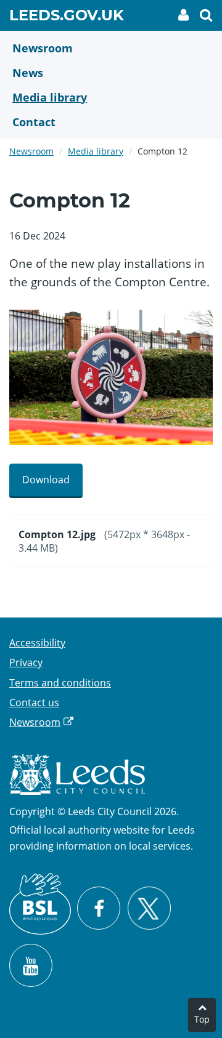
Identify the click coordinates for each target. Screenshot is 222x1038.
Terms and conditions (60, 683)
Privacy (26, 662)
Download (46, 479)
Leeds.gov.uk (66, 17)
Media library (95, 151)
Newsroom (31, 151)
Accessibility (37, 643)
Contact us (34, 702)
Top (202, 1019)
